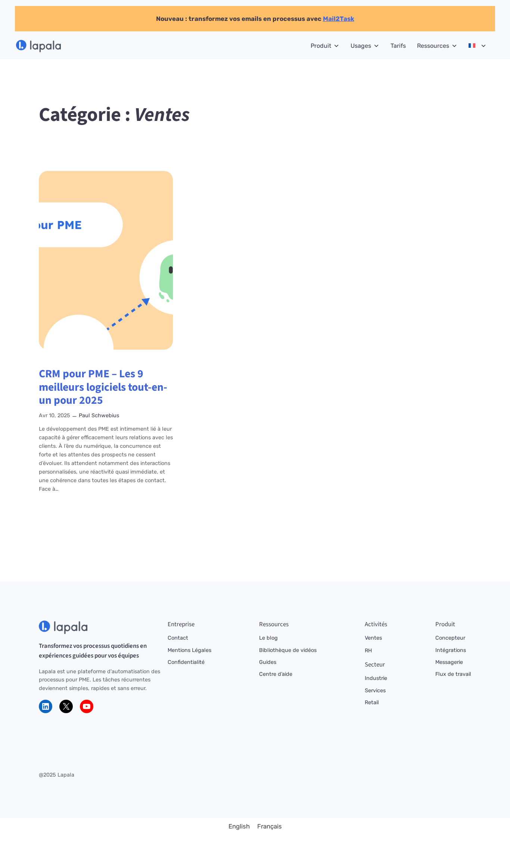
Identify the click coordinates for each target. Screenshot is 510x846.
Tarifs (398, 45)
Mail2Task (338, 18)
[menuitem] (239, 826)
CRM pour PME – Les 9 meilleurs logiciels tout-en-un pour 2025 (103, 388)
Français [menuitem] (269, 826)
